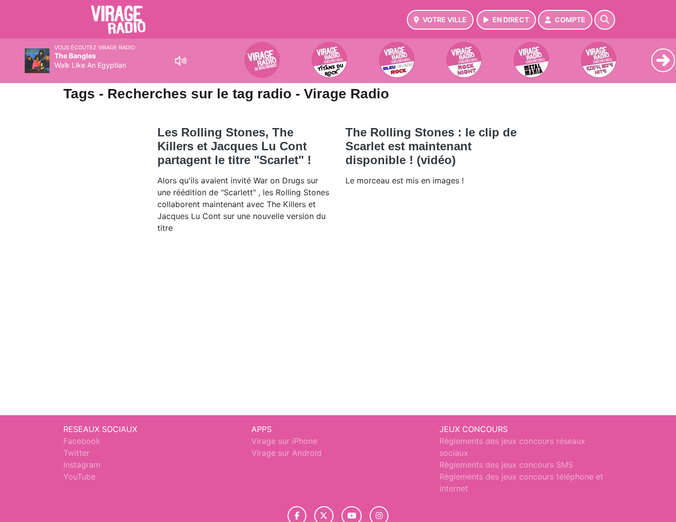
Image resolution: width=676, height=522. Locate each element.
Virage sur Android (286, 453)
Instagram (81, 465)
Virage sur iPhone (284, 441)
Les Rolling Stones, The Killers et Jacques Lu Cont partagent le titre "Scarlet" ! (234, 146)
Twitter (76, 453)
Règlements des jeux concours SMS (506, 465)
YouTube (79, 476)
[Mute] (180, 60)
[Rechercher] (604, 20)
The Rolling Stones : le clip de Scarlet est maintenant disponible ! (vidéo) (431, 146)
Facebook (81, 441)
